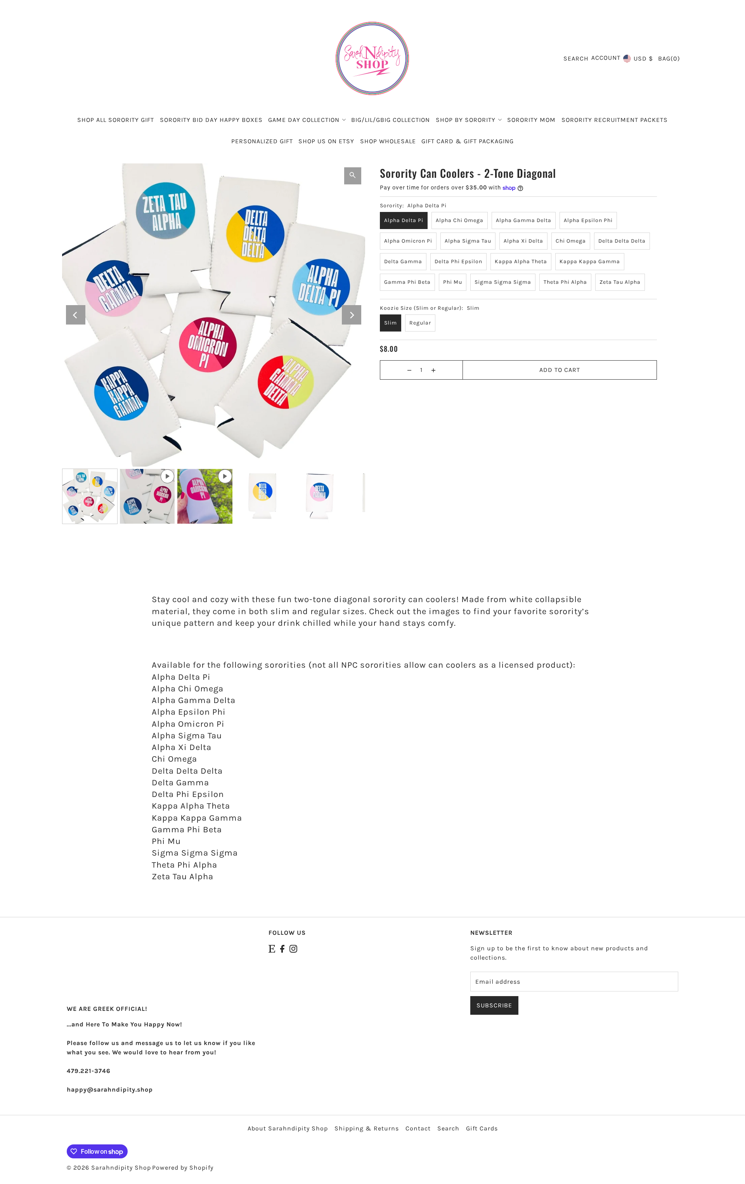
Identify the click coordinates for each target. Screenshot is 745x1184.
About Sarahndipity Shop (288, 1128)
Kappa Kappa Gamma (590, 261)
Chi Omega (571, 241)
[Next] (351, 315)
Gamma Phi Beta (407, 282)
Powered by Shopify (182, 1167)
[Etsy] (272, 948)
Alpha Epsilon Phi (588, 220)
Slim (390, 322)
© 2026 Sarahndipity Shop (109, 1167)
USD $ (643, 58)
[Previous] (75, 315)
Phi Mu (452, 282)
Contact (418, 1128)
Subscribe (494, 1005)
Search (448, 1128)
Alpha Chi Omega (459, 220)
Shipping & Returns (366, 1128)
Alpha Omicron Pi (408, 241)
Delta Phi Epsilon (458, 261)
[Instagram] (293, 948)
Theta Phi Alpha (565, 282)
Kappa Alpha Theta (521, 261)
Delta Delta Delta (622, 241)
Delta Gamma (403, 261)
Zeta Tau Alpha (620, 282)
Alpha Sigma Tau (468, 241)
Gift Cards (482, 1128)
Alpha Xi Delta (523, 241)
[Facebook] (282, 948)
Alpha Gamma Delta (523, 220)
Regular (420, 322)
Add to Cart (559, 369)
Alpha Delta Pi (403, 220)
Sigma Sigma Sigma (503, 282)
